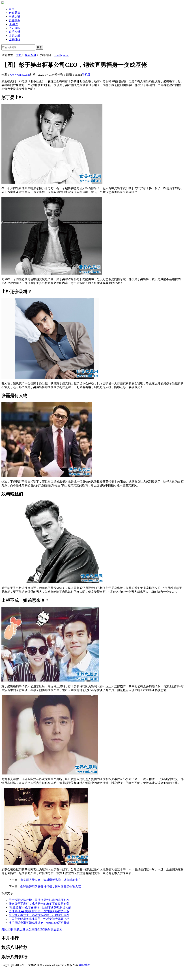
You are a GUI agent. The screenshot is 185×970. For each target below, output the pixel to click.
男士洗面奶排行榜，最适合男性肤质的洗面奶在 (39, 899)
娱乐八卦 (14, 31)
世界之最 (14, 35)
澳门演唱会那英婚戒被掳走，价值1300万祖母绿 (39, 922)
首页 (11, 8)
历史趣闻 (14, 27)
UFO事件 (44, 929)
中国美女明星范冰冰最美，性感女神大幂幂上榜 (39, 918)
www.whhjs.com (20, 74)
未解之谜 (14, 16)
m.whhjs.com (61, 55)
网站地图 (85, 965)
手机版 (86, 74)
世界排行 (14, 39)
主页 (19, 55)
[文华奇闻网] (2, 3)
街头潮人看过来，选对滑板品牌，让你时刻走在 (50, 879)
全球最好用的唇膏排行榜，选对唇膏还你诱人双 (50, 886)
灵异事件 (14, 20)
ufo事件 (13, 24)
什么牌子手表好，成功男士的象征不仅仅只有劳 (39, 903)
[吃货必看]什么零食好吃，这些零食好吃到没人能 (40, 907)
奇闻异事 (14, 12)
